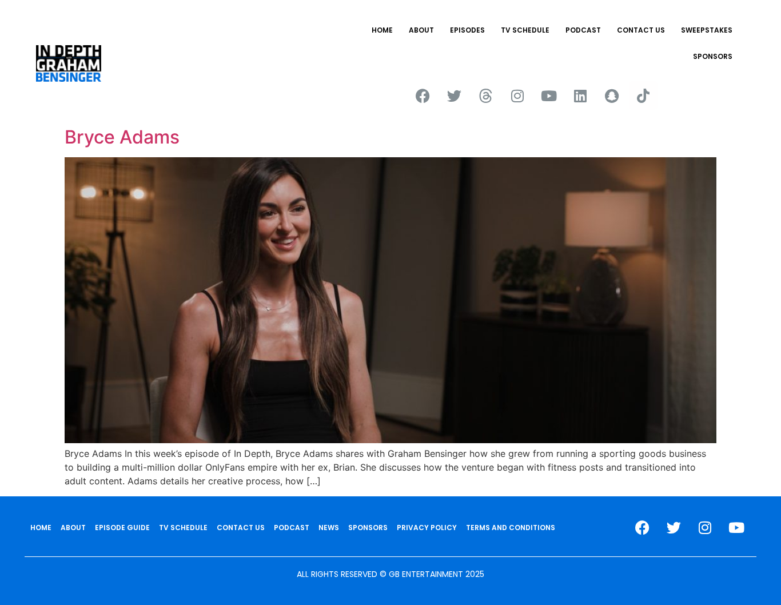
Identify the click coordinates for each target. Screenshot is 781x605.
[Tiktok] (643, 95)
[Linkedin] (580, 95)
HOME (382, 30)
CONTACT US (641, 30)
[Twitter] (454, 95)
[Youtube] (549, 95)
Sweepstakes (706, 30)
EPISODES (467, 30)
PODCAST (583, 30)
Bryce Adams (122, 137)
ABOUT (421, 30)
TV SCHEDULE (525, 30)
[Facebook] (423, 95)
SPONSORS (712, 56)
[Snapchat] (611, 95)
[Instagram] (517, 95)
